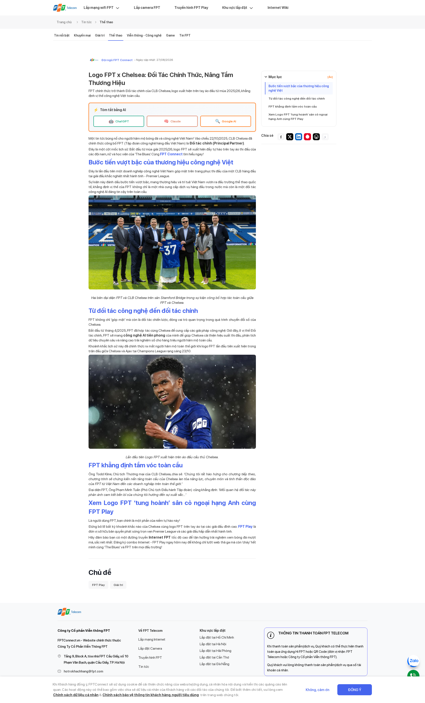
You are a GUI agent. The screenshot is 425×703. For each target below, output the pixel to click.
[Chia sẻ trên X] (289, 136)
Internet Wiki (278, 8)
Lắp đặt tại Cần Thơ (214, 657)
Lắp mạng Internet (151, 639)
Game (170, 35)
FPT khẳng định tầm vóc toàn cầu (293, 106)
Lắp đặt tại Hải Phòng (215, 651)
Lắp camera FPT (147, 8)
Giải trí (99, 35)
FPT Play (98, 585)
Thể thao (106, 22)
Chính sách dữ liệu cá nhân (76, 695)
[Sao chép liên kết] (325, 136)
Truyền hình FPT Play (191, 8)
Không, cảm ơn (317, 690)
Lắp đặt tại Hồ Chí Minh (217, 637)
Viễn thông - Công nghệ (144, 35)
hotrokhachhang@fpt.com (83, 671)
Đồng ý (354, 690)
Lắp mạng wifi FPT (99, 8)
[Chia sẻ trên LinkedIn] (298, 136)
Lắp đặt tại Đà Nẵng (214, 664)
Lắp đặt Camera (150, 648)
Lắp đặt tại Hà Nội (213, 644)
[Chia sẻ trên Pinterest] (307, 136)
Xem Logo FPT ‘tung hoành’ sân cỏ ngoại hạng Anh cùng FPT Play (298, 117)
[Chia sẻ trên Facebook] (280, 136)
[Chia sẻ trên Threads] (316, 136)
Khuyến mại (82, 35)
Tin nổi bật (62, 35)
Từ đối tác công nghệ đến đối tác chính (297, 98)
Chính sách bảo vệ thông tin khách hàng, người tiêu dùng (150, 695)
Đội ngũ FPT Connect (117, 60)
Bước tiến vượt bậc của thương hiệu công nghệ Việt (299, 88)
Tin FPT (185, 35)
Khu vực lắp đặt (234, 8)
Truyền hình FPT (150, 657)
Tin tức (86, 22)
